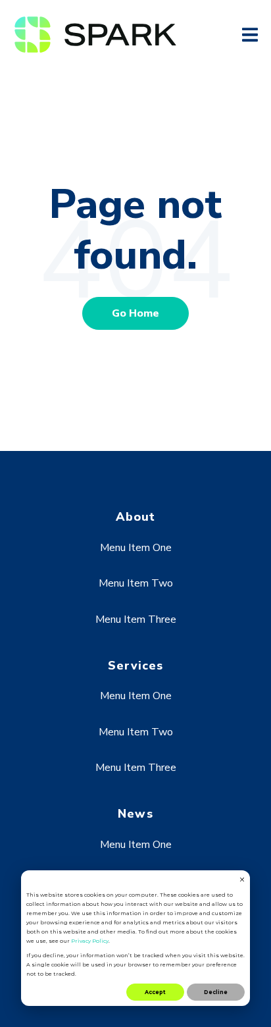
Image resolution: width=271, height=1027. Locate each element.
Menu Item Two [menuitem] (136, 583)
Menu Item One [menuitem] (136, 547)
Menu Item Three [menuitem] (135, 619)
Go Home (135, 313)
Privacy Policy (90, 940)
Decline (216, 992)
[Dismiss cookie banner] (242, 880)
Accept (155, 992)
